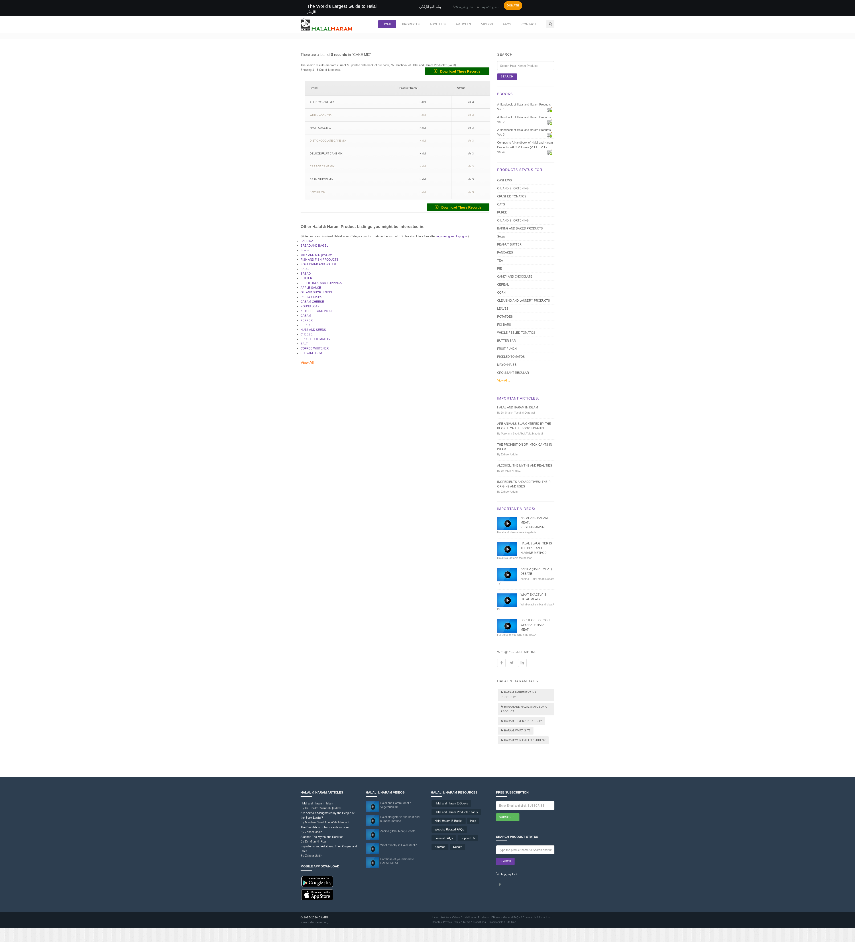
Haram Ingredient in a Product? (519, 695)
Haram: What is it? (517, 730)
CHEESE (307, 334)
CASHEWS (504, 180)
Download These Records (459, 71)
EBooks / (496, 917)
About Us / (545, 917)
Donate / (437, 922)
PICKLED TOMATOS (511, 356)
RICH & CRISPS (311, 297)
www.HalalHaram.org (314, 922)
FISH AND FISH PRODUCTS (319, 259)
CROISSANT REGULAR (513, 372)
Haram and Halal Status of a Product (524, 709)
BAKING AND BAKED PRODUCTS (520, 228)
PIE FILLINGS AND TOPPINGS (321, 283)
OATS (501, 204)
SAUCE (306, 269)
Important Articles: (518, 398)
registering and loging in (451, 236)
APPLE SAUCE (311, 287)
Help (473, 820)
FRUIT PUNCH (507, 348)
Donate (457, 847)
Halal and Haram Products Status (456, 812)
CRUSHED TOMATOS (315, 339)
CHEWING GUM (311, 353)
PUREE (502, 212)
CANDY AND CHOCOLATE (514, 276)
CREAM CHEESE (312, 301)
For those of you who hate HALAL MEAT (535, 625)
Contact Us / (530, 917)
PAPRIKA (307, 241)
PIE (499, 268)
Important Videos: (516, 509)
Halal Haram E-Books (448, 820)
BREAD (306, 273)
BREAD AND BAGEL (314, 245)
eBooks (505, 94)
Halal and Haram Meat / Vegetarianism (395, 805)
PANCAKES (505, 252)
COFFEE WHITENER (315, 348)
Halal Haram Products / (476, 917)
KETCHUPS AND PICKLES (318, 311)
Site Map (511, 922)
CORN (501, 292)
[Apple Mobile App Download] (317, 895)
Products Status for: (520, 170)
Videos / (457, 917)
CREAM (306, 315)
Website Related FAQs (449, 829)
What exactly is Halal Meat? (398, 845)
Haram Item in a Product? (523, 721)
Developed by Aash (342, 922)
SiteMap (440, 847)
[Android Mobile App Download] (317, 881)
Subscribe (508, 817)
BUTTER (306, 278)
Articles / (445, 917)
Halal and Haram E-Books (451, 803)
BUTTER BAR (506, 340)
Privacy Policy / (452, 922)
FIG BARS (504, 324)
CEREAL (306, 325)
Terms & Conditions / (475, 922)
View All (307, 362)
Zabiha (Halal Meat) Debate (397, 831)
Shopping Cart (465, 6)
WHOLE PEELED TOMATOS (516, 332)
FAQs (507, 24)
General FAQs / (512, 917)
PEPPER (307, 320)
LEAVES (503, 308)
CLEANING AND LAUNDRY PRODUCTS (523, 300)
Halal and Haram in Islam (517, 407)
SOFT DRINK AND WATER (318, 264)
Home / (435, 917)
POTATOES (505, 316)
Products (410, 24)
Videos (487, 24)
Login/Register (489, 7)
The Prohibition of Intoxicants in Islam (325, 830)
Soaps (305, 250)
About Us (438, 24)
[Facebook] (500, 884)
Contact (528, 24)
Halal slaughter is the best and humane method (536, 548)
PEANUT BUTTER (509, 244)
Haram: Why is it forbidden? (525, 740)
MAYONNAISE (507, 364)
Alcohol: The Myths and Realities (524, 465)
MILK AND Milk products (316, 255)
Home (387, 24)
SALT (304, 343)
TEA (500, 260)
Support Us (468, 838)
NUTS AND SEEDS (313, 329)
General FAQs (444, 838)
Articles (463, 24)
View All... (503, 380)
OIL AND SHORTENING (316, 292)
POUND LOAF (310, 306)
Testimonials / (497, 922)
